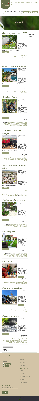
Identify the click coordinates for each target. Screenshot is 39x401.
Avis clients (22, 359)
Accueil (3, 13)
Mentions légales (22, 365)
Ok (19, 399)
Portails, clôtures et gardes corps (25, 376)
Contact (8, 15)
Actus (5, 15)
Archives (4, 350)
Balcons (21, 370)
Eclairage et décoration (23, 382)
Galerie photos (22, 362)
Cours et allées (22, 373)
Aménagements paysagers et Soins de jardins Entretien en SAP (23, 2)
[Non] (37, 398)
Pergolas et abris (22, 379)
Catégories (30, 36)
